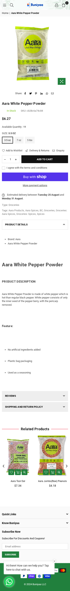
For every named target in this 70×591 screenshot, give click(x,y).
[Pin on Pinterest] (36, 93)
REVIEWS (10, 395)
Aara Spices (31, 210)
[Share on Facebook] (25, 93)
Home (5, 13)
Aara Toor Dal (18, 481)
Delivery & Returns (39, 150)
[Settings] (56, 5)
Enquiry (60, 150)
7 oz (19, 140)
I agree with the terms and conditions (26, 167)
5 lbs (29, 140)
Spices (41, 213)
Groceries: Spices (26, 213)
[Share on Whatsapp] (47, 93)
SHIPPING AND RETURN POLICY (24, 406)
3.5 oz (7, 140)
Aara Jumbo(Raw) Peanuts (52, 481)
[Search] (11, 5)
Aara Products (16, 210)
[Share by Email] (52, 93)
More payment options (35, 185)
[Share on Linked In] (41, 93)
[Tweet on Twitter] (30, 93)
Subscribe (10, 554)
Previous (3, 466)
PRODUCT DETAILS (16, 224)
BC (41, 210)
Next (67, 466)
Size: (9, 133)
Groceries (49, 210)
